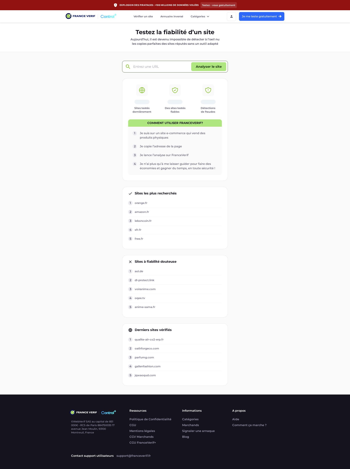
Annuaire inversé (171, 16)
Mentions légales (142, 431)
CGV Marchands (141, 437)
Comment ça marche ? (249, 425)
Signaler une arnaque (198, 431)
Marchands (190, 425)
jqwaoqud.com (145, 375)
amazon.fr (142, 212)
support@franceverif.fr (133, 455)
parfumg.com (144, 357)
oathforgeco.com (147, 348)
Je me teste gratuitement (259, 16)
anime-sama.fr (145, 307)
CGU (132, 425)
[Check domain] (128, 67)
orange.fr (141, 203)
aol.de (139, 271)
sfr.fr (138, 229)
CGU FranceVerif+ (142, 442)
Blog (185, 437)
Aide (235, 419)
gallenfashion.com (148, 366)
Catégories (198, 16)
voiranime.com (145, 289)
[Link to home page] (80, 16)
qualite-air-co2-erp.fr (149, 339)
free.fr (139, 238)
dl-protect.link (144, 280)
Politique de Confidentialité (150, 419)
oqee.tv (140, 298)
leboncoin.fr (143, 221)
